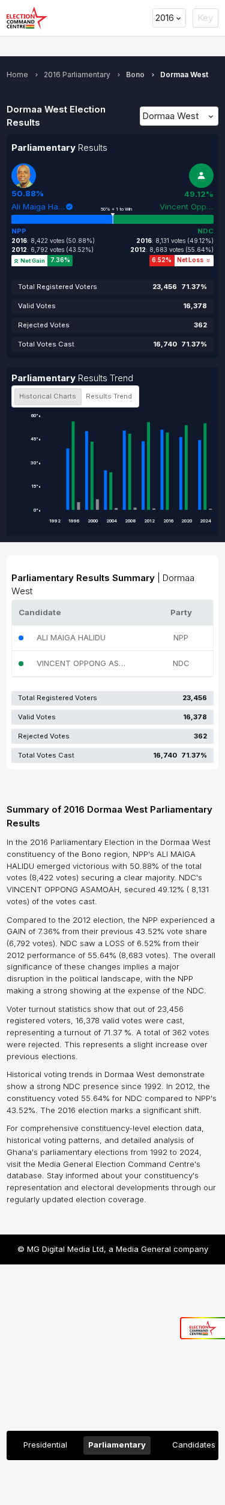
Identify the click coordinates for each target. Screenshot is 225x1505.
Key (205, 17)
